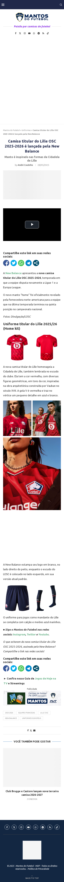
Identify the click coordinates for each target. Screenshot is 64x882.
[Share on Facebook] (28, 730)
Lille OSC (44, 713)
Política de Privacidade (38, 869)
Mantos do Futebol (11, 130)
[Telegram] (39, 33)
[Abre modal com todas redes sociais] (36, 263)
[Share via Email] (34, 730)
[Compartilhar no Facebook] (6, 263)
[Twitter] (20, 33)
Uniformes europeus (31, 718)
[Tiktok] (48, 33)
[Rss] (43, 33)
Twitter (31, 634)
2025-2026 (9, 713)
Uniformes (26, 130)
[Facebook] (15, 33)
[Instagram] (25, 33)
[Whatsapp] (34, 33)
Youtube (43, 634)
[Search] (60, 4)
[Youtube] (29, 33)
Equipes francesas (26, 713)
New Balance (11, 718)
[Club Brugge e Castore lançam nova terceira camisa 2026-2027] (32, 767)
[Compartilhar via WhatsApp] (21, 263)
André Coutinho (25, 165)
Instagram (19, 634)
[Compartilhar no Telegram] (28, 263)
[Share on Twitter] (31, 730)
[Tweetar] (14, 263)
